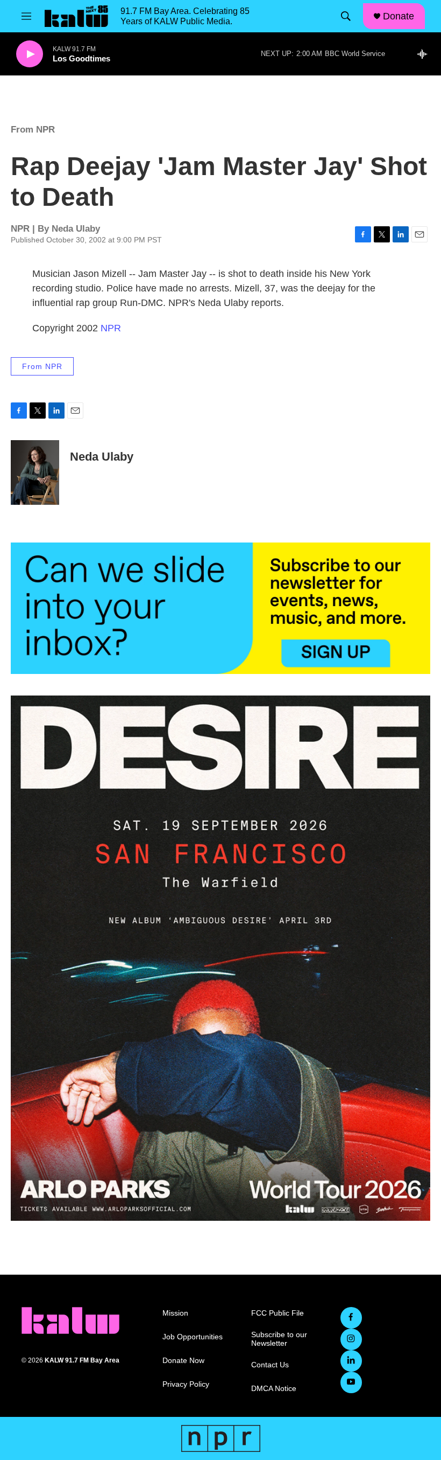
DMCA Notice (273, 1389)
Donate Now (183, 1361)
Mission (175, 1313)
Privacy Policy (185, 1384)
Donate (398, 16)
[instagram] (351, 1339)
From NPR (33, 129)
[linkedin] (351, 1361)
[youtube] (351, 1382)
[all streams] (425, 53)
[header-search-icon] (346, 16)
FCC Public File (277, 1313)
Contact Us (270, 1365)
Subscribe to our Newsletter (279, 1339)
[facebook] (351, 1318)
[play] (29, 54)
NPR (111, 328)
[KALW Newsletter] (220, 608)
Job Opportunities (192, 1337)
